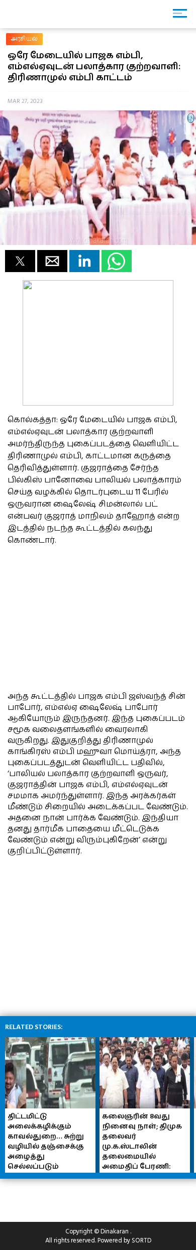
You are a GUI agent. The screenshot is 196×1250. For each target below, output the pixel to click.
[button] (20, 261)
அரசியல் (24, 39)
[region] (83, 617)
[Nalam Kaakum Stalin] (98, 403)
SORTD (141, 1240)
